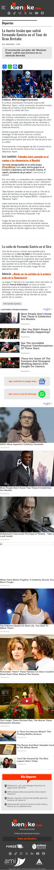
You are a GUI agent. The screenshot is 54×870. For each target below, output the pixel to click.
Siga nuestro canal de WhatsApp (23, 394)
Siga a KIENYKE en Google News (23, 381)
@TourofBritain (8, 167)
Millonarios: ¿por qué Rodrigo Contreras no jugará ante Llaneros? (26, 786)
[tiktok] (14, 14)
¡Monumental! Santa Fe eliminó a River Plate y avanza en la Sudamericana (27, 805)
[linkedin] (30, 14)
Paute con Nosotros (27, 839)
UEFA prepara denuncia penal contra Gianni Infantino (26, 793)
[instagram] (20, 14)
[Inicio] (26, 7)
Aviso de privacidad (27, 829)
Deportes (7, 23)
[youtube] (36, 14)
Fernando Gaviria (12, 303)
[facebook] (42, 14)
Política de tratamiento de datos (27, 833)
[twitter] (25, 14)
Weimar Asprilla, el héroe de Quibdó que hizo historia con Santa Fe (27, 799)
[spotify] (9, 14)
